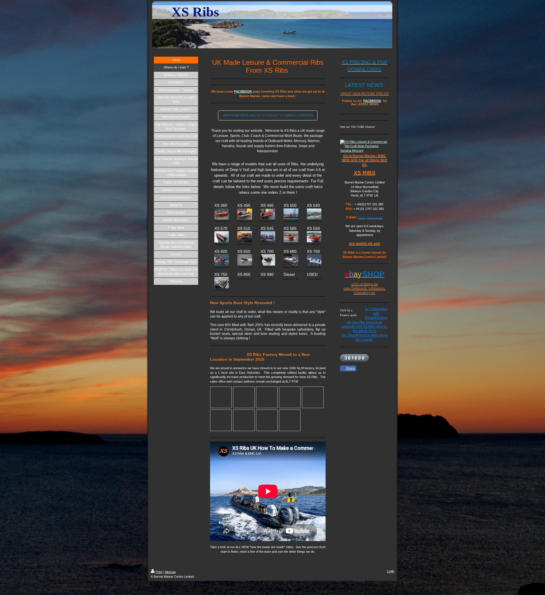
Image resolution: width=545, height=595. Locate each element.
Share (350, 368)
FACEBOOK (243, 91)
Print (159, 572)
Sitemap (170, 572)
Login (390, 571)
